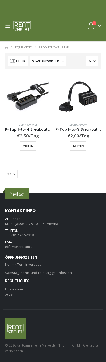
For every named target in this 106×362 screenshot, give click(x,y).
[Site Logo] (23, 25)
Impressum (14, 289)
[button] (9, 25)
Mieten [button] (28, 146)
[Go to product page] (27, 96)
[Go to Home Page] (6, 47)
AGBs (9, 294)
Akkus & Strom (28, 125)
